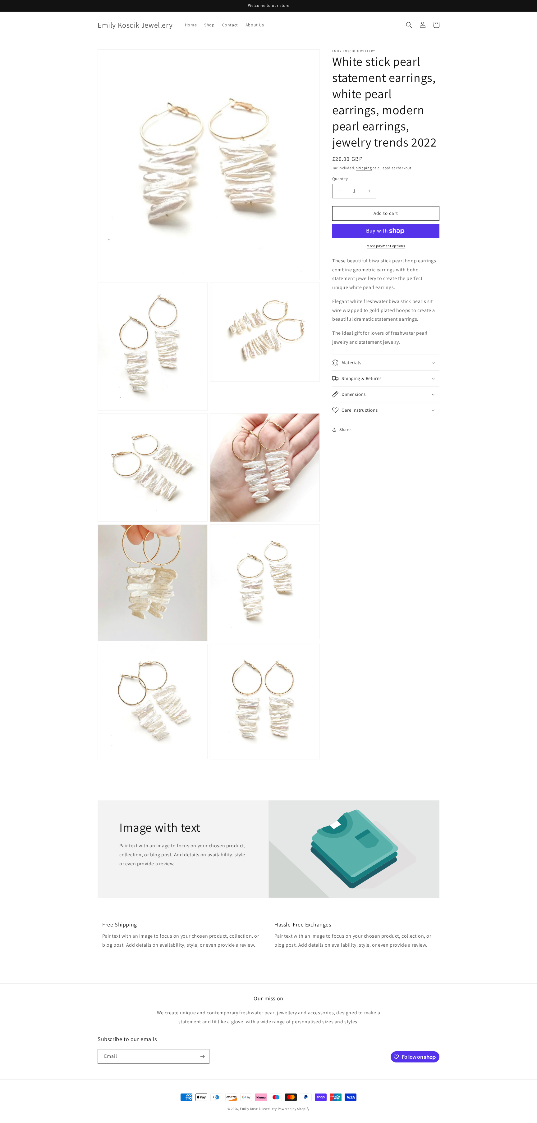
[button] (409, 25)
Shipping (364, 167)
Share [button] (345, 429)
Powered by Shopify (294, 1109)
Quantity (340, 178)
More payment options (386, 245)
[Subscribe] (202, 1056)
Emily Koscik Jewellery (258, 1109)
